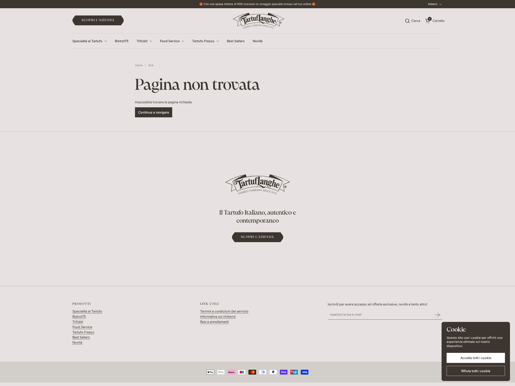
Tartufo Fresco (83, 332)
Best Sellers (81, 337)
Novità (77, 342)
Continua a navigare (153, 112)
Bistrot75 (79, 316)
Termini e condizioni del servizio (224, 311)
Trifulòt (77, 322)
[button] (412, 20)
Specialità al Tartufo (87, 311)
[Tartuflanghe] (258, 21)
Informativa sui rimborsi (218, 316)
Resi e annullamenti (214, 322)
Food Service (82, 327)
